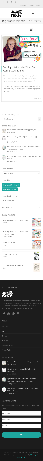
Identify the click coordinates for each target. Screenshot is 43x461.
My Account (22, 6)
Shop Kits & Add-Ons (9, 189)
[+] (21, 48)
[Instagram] (15, 2)
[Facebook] (4, 2)
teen (9, 81)
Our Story (5, 327)
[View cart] (33, 12)
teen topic (14, 81)
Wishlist (31, 6)
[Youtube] (8, 2)
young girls (28, 81)
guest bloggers (27, 76)
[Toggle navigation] (38, 13)
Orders (38, 6)
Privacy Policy (6, 350)
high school (28, 78)
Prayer (34, 78)
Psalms (5, 81)
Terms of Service (7, 345)
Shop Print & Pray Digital (11, 185)
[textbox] (21, 200)
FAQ (3, 331)
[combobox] (21, 200)
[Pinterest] (11, 2)
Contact (4, 336)
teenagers (21, 81)
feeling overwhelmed (13, 78)
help (22, 78)
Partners (5, 341)
